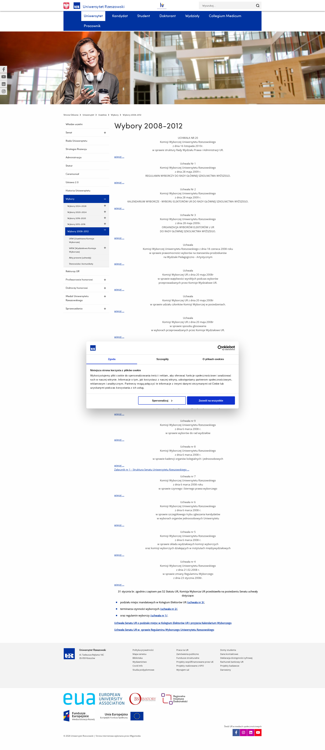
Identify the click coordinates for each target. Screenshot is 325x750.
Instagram (243, 732)
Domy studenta (228, 649)
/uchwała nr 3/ (195, 602)
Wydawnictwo (140, 661)
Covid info (138, 665)
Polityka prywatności (143, 649)
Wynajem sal (182, 669)
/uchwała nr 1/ (158, 615)
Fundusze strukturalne (187, 657)
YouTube (258, 732)
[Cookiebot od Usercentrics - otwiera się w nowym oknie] (220, 347)
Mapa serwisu (139, 654)
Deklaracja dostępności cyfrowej (236, 657)
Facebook (236, 732)
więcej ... (119, 156)
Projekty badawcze (229, 665)
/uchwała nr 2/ (168, 609)
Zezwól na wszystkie (211, 400)
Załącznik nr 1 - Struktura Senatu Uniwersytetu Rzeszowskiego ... (151, 469)
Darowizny (225, 669)
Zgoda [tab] (112, 359)
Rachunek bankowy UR (231, 661)
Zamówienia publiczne (187, 654)
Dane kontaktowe (229, 654)
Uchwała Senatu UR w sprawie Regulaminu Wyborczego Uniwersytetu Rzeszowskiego (164, 629)
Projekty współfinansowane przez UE (194, 661)
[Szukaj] (258, 5)
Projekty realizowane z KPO (190, 665)
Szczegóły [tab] (162, 359)
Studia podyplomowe (143, 669)
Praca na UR (182, 649)
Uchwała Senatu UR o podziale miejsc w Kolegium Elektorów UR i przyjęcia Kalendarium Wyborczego (173, 623)
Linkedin (250, 732)
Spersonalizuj (160, 400)
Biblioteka (138, 657)
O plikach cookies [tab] (213, 359)
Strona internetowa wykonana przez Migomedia (118, 735)
